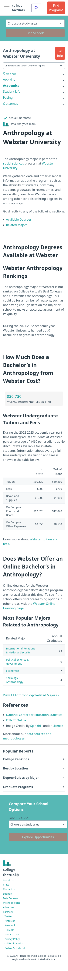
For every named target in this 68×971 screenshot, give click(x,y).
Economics (12, 670)
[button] (60, 53)
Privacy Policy (12, 939)
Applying (9, 79)
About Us (8, 880)
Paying (8, 97)
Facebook (10, 925)
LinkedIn (9, 930)
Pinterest (10, 921)
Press (6, 884)
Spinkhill (36, 726)
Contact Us (9, 889)
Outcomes (10, 104)
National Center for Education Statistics (34, 715)
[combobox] (36, 8)
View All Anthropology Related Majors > (31, 695)
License (58, 726)
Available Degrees (19, 219)
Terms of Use (12, 934)
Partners (8, 911)
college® (11, 872)
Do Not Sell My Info (15, 948)
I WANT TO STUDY (19, 817)
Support (7, 893)
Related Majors (17, 225)
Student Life (11, 91)
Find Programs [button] (56, 7)
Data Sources (10, 898)
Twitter (8, 916)
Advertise (8, 907)
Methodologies (11, 902)
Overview (9, 73)
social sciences (13, 163)
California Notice (14, 943)
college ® (18, 7)
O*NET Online (16, 720)
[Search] (36, 8)
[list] (34, 73)
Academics (11, 85)
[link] (34, 73)
